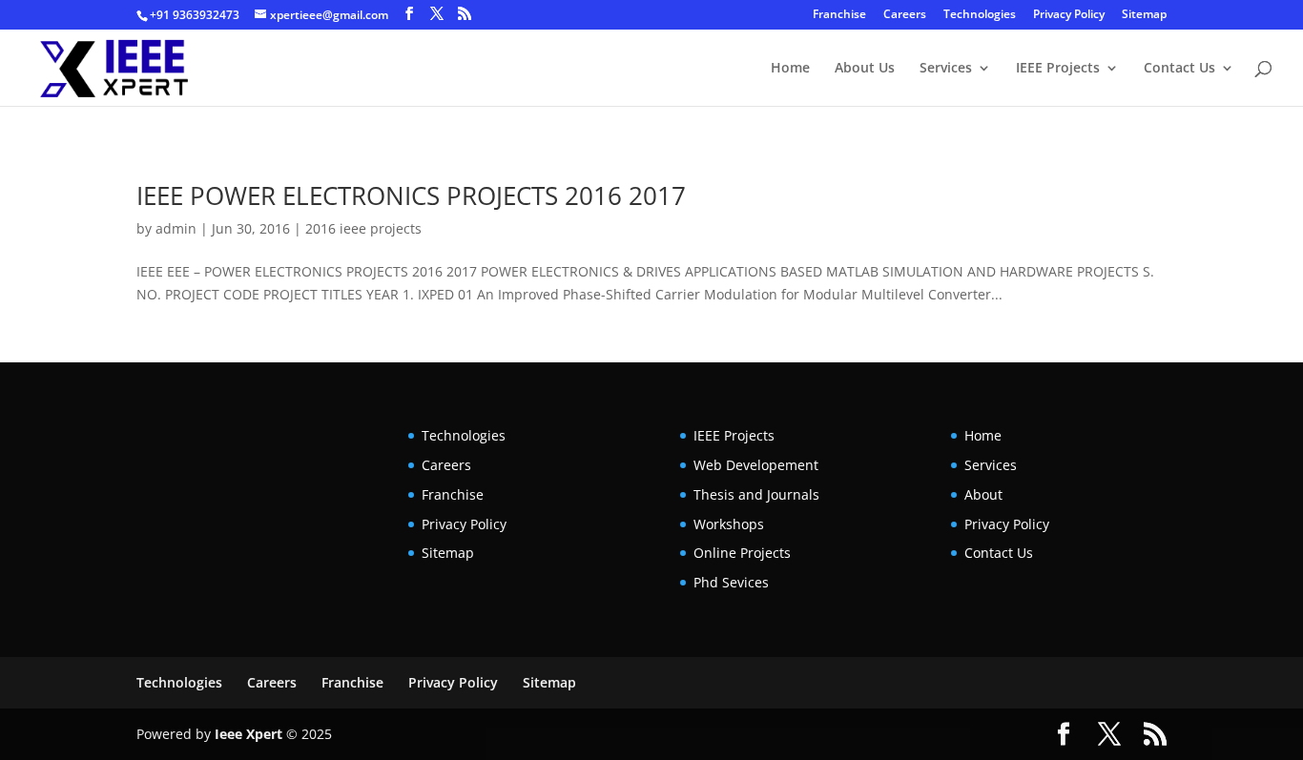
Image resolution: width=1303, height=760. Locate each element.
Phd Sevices (731, 582)
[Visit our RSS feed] (464, 14)
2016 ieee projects (363, 228)
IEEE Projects (1058, 68)
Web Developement (755, 465)
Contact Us (1179, 68)
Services (946, 68)
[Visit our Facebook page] (409, 14)
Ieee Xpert (248, 734)
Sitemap (1144, 15)
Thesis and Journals (756, 494)
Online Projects (742, 553)
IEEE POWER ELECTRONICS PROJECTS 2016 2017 (411, 195)
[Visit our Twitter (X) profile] (437, 14)
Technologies (979, 15)
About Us (865, 68)
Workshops (728, 524)
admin (175, 228)
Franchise (839, 15)
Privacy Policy (1069, 15)
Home (790, 68)
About (983, 494)
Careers (904, 15)
